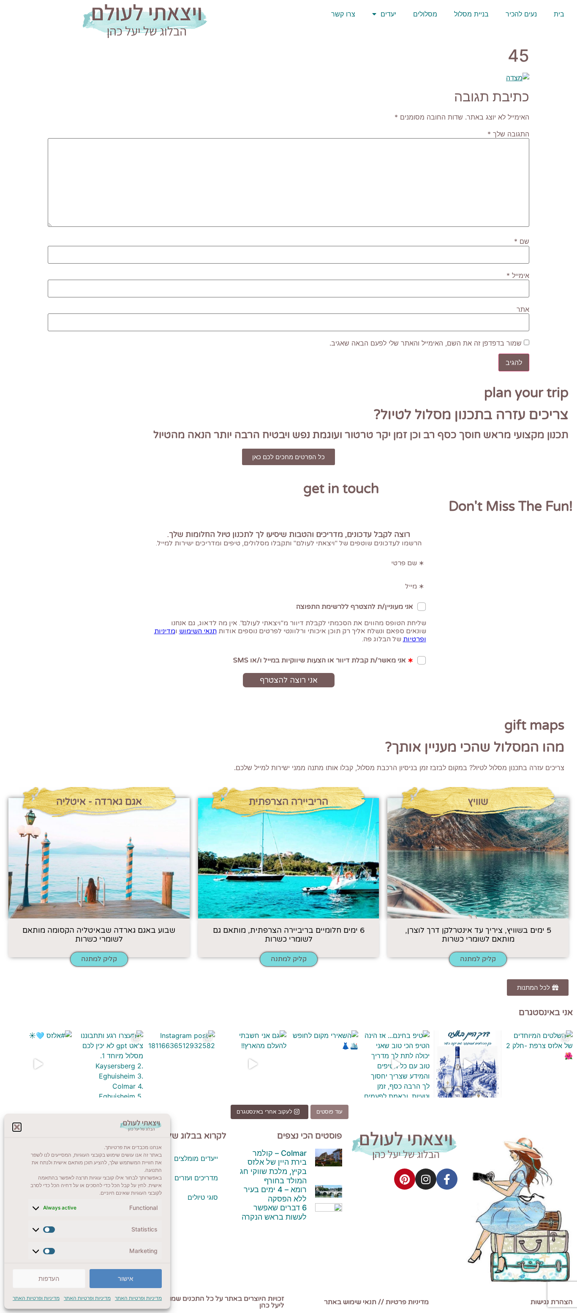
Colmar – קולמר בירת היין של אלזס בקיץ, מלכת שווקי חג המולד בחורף (273, 1167)
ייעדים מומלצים (196, 1158)
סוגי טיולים (203, 1197)
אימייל (517, 275)
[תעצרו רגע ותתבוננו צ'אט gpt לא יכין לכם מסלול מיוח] (110, 1064)
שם (521, 241)
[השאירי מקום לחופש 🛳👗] (324, 1064)
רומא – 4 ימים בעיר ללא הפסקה (275, 1194)
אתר (523, 309)
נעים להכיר (521, 14)
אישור (125, 1279)
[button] (17, 1127)
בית (559, 14)
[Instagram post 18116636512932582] (181, 1064)
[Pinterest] (404, 1179)
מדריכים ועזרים (196, 1178)
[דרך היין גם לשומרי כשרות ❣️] (467, 1064)
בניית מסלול (471, 14)
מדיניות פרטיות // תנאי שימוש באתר (376, 1302)
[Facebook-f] (446, 1179)
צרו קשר (343, 14)
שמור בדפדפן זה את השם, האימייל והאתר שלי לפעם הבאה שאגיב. (425, 343)
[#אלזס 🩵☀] (38, 1064)
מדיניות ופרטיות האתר (138, 1298)
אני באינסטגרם (546, 1013)
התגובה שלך (508, 134)
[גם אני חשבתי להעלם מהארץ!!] (253, 1064)
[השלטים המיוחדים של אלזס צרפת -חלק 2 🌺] (539, 1064)
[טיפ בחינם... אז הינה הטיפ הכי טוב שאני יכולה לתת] (396, 1064)
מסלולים (425, 14)
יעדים (388, 14)
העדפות (49, 1279)
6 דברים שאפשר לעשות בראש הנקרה (274, 1212)
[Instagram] (425, 1179)
